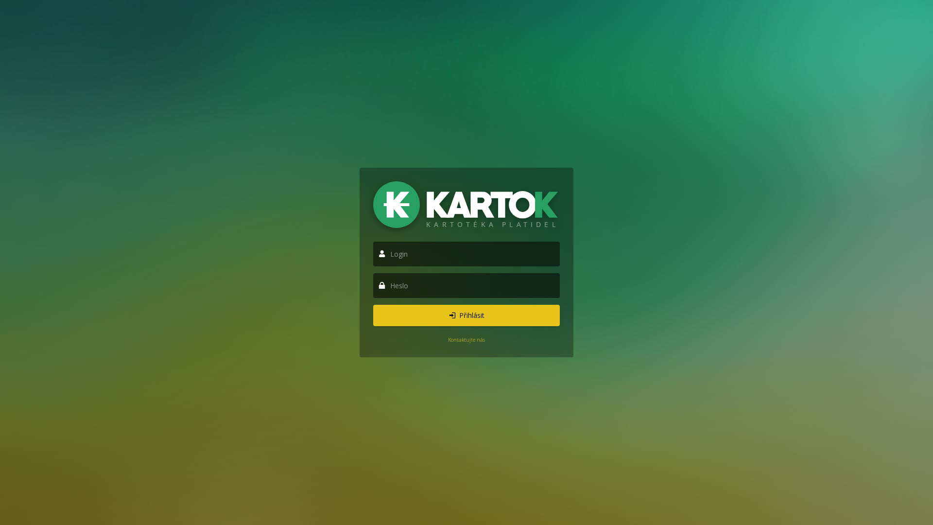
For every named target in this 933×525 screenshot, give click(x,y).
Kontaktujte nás (466, 339)
